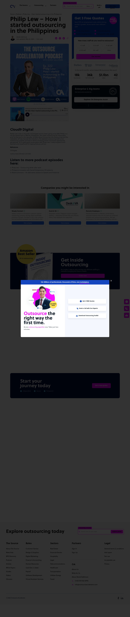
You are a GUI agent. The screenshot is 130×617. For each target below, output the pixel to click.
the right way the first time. (39, 318)
